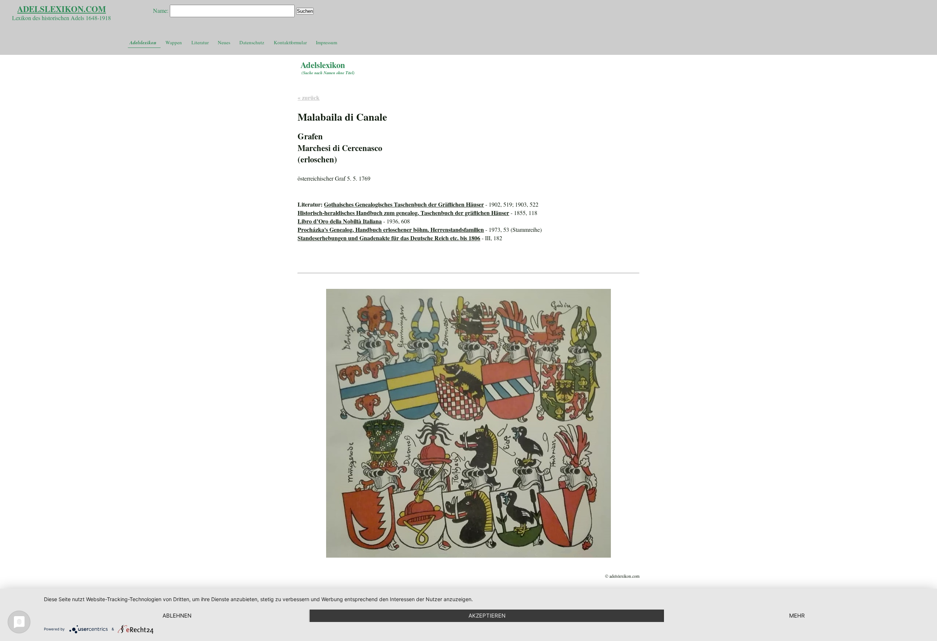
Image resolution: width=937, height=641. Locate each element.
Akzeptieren (486, 615)
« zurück (309, 97)
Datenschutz (251, 42)
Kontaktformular (290, 42)
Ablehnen (177, 615)
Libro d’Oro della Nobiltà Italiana (340, 221)
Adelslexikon (143, 42)
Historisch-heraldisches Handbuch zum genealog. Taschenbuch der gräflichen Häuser (403, 212)
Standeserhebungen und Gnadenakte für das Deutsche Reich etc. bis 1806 (389, 238)
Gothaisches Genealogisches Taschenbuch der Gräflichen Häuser (404, 204)
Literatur (200, 42)
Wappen (173, 42)
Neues (224, 42)
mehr (797, 615)
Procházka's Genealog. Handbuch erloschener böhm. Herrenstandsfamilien (391, 229)
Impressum (326, 42)
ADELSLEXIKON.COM (61, 9)
